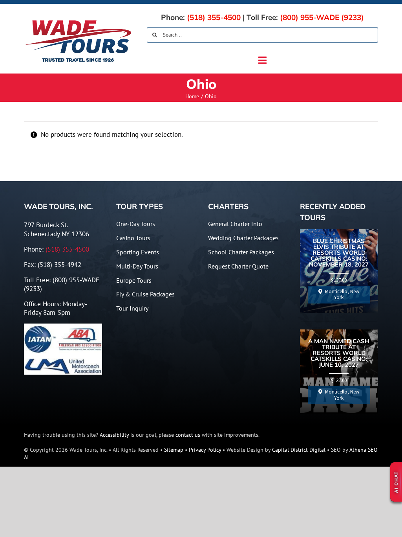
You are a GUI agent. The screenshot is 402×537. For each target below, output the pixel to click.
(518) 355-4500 (214, 17)
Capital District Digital (298, 449)
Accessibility (114, 434)
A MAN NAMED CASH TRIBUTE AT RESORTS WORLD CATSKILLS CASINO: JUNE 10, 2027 (338, 353)
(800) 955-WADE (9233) (322, 17)
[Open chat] (396, 482)
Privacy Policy (205, 449)
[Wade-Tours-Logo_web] (78, 21)
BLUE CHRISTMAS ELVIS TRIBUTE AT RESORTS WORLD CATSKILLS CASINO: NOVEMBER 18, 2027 (339, 253)
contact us (187, 434)
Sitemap (173, 449)
